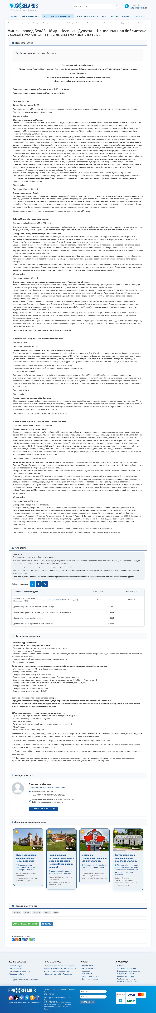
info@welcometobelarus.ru (44, 791)
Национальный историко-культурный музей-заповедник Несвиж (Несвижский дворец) (61, 860)
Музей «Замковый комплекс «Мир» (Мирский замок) (26, 857)
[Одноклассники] (16, 939)
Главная (14, 16)
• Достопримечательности (19, 971)
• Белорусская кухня (17, 977)
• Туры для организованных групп (57, 971)
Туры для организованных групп (54, 23)
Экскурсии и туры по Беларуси (57, 16)
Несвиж (37, 912)
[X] (20, 939)
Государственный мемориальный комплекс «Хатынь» (126, 857)
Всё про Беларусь (29, 16)
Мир (56, 912)
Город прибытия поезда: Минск (80, 23)
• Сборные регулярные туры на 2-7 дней (60, 968)
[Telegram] (33, 939)
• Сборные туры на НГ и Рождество (58, 974)
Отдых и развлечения (86, 16)
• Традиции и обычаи (17, 974)
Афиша (125, 16)
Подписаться (87, 1002)
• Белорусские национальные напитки (24, 980)
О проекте (139, 16)
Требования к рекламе (126, 979)
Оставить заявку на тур (26, 924)
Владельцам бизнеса (125, 974)
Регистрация (141, 8)
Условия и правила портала (128, 968)
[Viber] (26, 939)
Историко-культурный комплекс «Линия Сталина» (94, 857)
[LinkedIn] (23, 939)
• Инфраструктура (16, 968)
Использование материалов (128, 971)
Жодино (17, 912)
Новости (114, 16)
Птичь (27, 912)
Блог (104, 16)
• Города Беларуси (16, 966)
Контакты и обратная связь (128, 982)
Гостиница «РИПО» (54, 600)
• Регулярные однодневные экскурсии (59, 966)
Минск (47, 912)
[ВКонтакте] (13, 939)
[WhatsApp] (30, 939)
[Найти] (116, 6)
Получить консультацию (43, 809)
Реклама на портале (125, 976)
